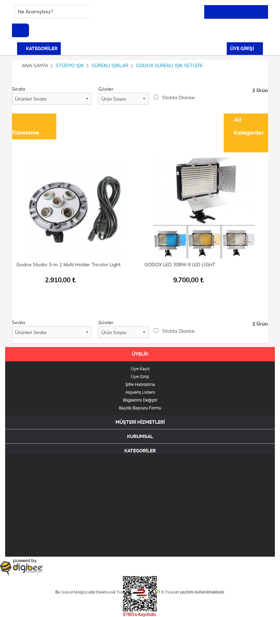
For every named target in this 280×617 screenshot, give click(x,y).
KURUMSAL (140, 436)
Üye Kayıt (140, 368)
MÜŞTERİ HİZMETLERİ (140, 422)
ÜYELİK (140, 354)
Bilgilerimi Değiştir (140, 400)
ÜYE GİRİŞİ (242, 48)
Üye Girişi (140, 376)
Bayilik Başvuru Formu (140, 408)
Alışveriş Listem (140, 392)
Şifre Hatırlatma (140, 384)
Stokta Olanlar (178, 97)
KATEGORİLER (41, 48)
